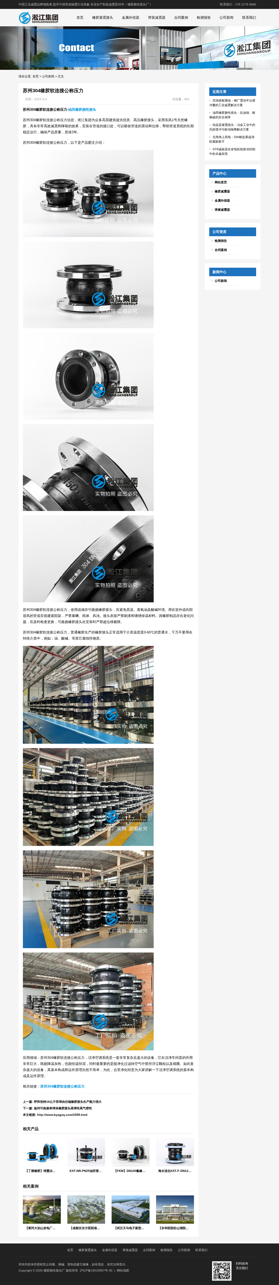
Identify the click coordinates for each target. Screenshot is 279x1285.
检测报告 (204, 17)
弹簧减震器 (156, 17)
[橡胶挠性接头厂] (38, 17)
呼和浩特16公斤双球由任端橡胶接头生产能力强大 (68, 1101)
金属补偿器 (130, 17)
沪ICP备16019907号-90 (96, 1270)
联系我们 (249, 17)
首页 (80, 17)
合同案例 (181, 17)
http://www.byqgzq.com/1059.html (62, 1114)
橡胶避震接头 (102, 17)
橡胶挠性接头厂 (54, 1270)
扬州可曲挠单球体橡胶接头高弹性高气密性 (63, 1108)
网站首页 (221, 182)
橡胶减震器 (222, 191)
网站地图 (123, 1270)
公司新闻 (226, 17)
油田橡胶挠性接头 (82, 109)
